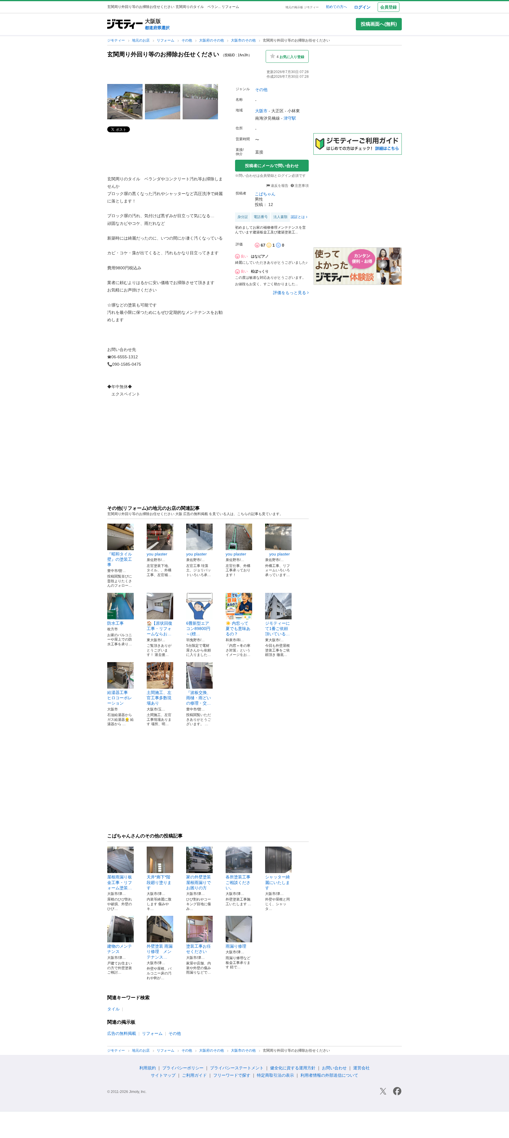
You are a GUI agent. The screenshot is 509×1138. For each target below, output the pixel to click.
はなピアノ (260, 256)
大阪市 (261, 110)
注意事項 (302, 186)
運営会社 (361, 1068)
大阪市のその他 (244, 40)
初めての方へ (336, 7)
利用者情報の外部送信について (329, 1075)
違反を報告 (279, 186)
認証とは (298, 217)
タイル (113, 1009)
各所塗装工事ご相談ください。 (238, 882)
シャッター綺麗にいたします (277, 882)
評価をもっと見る (289, 292)
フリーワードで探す (231, 1075)
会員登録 (388, 7)
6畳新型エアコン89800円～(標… (198, 628)
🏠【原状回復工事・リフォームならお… (159, 628)
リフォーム (166, 40)
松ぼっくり (260, 271)
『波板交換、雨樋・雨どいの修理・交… (198, 697)
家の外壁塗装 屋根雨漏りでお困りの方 (200, 882)
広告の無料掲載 (121, 1033)
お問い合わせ (334, 1068)
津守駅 (290, 118)
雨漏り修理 (236, 946)
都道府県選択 (157, 27)
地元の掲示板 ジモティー (302, 7)
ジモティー (116, 40)
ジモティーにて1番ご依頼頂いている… (277, 628)
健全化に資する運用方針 (292, 1068)
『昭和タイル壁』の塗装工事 (119, 559)
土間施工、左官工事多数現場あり (159, 697)
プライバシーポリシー (183, 1068)
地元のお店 (141, 40)
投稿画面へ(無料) (379, 24)
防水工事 (115, 623)
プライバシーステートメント (237, 1068)
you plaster (157, 554)
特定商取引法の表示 (275, 1075)
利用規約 (147, 1068)
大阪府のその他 (212, 40)
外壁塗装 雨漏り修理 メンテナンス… (160, 951)
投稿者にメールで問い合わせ (272, 165)
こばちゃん (265, 194)
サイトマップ (163, 1075)
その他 (187, 40)
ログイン (362, 7)
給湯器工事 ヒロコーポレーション (119, 697)
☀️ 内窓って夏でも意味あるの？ (238, 628)
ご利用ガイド (194, 1075)
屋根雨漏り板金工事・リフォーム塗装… (119, 882)
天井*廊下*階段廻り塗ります (159, 882)
